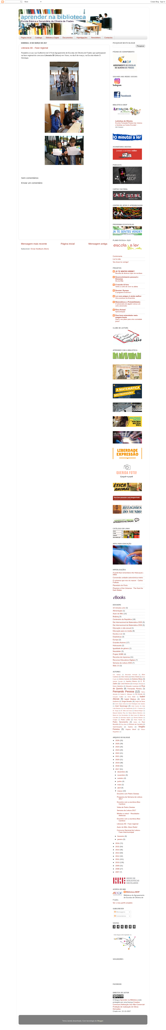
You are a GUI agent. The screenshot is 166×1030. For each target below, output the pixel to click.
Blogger (100, 1021)
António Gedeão (124, 679)
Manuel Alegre (138, 710)
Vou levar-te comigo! (121, 262)
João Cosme (135, 706)
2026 (117, 740)
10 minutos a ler (119, 608)
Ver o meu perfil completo (122, 903)
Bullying (116, 616)
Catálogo (38, 38)
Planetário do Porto (120, 585)
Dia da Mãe (119, 281)
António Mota (137, 679)
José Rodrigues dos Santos (136, 703)
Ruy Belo (124, 724)
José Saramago (121, 706)
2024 (117, 747)
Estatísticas (117, 637)
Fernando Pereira (134, 689)
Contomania (117, 256)
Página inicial (26, 38)
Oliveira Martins (138, 717)
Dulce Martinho (118, 686)
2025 (117, 744)
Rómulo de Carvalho (136, 724)
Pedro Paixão (138, 719)
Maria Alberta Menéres (136, 713)
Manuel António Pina (119, 713)
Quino (135, 722)
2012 (117, 856)
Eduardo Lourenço (132, 686)
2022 (117, 753)
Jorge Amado (127, 701)
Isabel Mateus (130, 699)
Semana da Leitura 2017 (126, 810)
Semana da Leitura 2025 (122, 663)
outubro (120, 778)
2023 (117, 750)
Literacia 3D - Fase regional (34, 48)
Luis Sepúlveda (127, 708)
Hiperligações (82, 38)
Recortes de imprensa (121, 657)
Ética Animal (120, 310)
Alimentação (117, 611)
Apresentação (120, 312)
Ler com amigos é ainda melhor (128, 296)
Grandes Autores (119, 643)
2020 (117, 760)
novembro (121, 775)
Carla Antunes (125, 684)
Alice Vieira (125, 677)
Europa (115, 640)
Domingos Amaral (137, 683)
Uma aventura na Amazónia (125, 298)
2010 (117, 862)
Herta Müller (132, 696)
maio (119, 785)
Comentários (121, 916)
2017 (117, 769)
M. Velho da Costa (126, 710)
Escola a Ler (117, 634)
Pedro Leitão (125, 720)
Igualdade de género (121, 648)
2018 (117, 766)
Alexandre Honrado (131, 674)
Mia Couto (134, 715)
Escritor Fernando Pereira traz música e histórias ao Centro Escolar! (128, 124)
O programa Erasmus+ (123, 292)
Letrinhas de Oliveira (124, 121)
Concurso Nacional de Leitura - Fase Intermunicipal (129, 831)
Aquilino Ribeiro (131, 681)
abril (119, 788)
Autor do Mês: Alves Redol (127, 827)
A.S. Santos (117, 674)
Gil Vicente (139, 694)
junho (119, 781)
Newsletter (117, 651)
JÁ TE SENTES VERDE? (125, 271)
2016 (117, 843)
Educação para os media (122, 631)
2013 (117, 853)
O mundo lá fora (122, 285)
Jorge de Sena (140, 701)
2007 (117, 872)
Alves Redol (135, 677)
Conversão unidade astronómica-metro (128, 578)
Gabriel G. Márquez (126, 694)
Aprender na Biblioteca (129, 1000)
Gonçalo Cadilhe (118, 696)
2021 (117, 756)
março (120, 791)
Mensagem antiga (97, 243)
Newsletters (96, 38)
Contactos (108, 38)
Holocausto (117, 645)
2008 (117, 869)
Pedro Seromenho (120, 722)
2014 (117, 850)
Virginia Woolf (131, 729)
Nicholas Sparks (126, 717)
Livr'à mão (117, 259)
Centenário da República (122, 619)
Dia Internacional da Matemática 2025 (127, 622)
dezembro (121, 772)
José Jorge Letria (120, 703)
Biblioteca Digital (52, 38)
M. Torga (115, 710)
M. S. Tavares (139, 708)
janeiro (120, 839)
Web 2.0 (116, 666)
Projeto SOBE (118, 654)
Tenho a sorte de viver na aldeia (126, 287)
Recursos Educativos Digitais (124, 660)
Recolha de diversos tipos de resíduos (128, 273)
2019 (117, 763)
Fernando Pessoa (123, 691)
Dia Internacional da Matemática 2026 (127, 625)
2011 (117, 859)
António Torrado (118, 681)
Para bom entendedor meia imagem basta (126, 316)
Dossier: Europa (122, 290)
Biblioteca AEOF (133, 892)
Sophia (130, 727)
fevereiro (121, 836)
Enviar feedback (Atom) (40, 249)
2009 (117, 866)
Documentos (68, 38)
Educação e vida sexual (122, 628)
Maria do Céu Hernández (120, 715)
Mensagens (120, 912)
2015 (117, 847)
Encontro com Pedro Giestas (128, 794)
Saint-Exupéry (117, 727)
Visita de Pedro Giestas (126, 807)
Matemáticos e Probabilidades (127, 302)
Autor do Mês (118, 614)
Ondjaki (115, 719)
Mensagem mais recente (34, 243)
